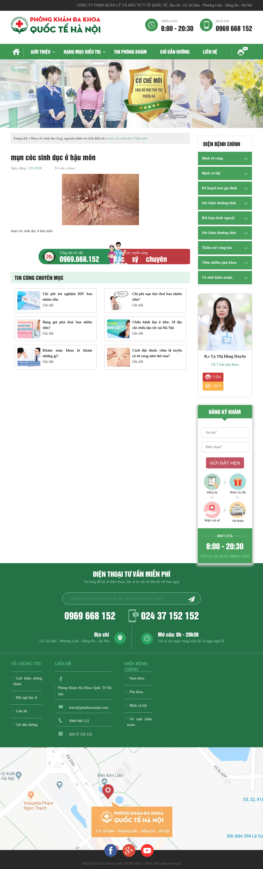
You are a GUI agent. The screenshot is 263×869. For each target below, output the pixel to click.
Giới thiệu (40, 51)
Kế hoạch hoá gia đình (219, 188)
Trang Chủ (17, 52)
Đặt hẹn (213, 386)
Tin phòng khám (130, 51)
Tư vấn (214, 377)
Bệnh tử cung (212, 158)
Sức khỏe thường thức (219, 203)
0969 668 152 (234, 25)
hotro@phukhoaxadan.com (88, 708)
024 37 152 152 (170, 615)
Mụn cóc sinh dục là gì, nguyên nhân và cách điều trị (68, 138)
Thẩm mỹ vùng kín (217, 248)
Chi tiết (48, 305)
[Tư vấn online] (129, 850)
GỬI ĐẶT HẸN (225, 463)
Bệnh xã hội (211, 173)
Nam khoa (136, 678)
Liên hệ (210, 51)
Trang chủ (20, 138)
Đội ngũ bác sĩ (26, 698)
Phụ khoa (136, 692)
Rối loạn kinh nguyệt (218, 218)
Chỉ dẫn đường (175, 51)
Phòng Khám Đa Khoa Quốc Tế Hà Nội (84, 691)
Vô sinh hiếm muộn (217, 277)
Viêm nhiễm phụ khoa (219, 263)
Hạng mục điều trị (82, 51)
